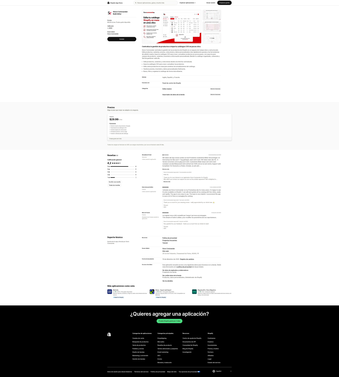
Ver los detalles (167, 281)
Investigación (187, 352)
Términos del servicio (141, 372)
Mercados (160, 342)
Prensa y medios (213, 349)
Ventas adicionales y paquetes (167, 349)
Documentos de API (189, 342)
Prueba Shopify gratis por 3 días (169, 321)
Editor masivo (167, 89)
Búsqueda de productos (140, 342)
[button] (127, 293)
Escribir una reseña (114, 182)
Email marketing (162, 352)
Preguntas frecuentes (169, 240)
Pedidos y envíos (138, 349)
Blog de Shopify (188, 349)
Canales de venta (138, 338)
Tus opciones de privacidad (188, 372)
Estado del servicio (214, 362)
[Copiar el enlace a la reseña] (152, 155)
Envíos (159, 359)
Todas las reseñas (114, 185)
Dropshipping (161, 338)
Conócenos (211, 338)
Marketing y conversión (140, 355)
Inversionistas (212, 345)
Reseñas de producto (164, 345)
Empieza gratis (224, 3)
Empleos (210, 342)
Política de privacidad (169, 238)
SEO (158, 355)
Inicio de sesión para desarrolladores (119, 372)
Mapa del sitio (172, 372)
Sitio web (165, 251)
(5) (111, 28)
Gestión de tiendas (138, 359)
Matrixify (115, 290)
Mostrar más (165, 169)
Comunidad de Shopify (190, 345)
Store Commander (112, 34)
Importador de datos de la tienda (173, 94)
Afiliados (211, 355)
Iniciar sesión (210, 3)
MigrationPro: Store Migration (207, 290)
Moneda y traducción (164, 362)
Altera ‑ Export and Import (163, 290)
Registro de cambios (187, 259)
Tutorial (165, 243)
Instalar (121, 39)
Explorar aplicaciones (187, 3)
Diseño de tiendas (138, 352)
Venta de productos (139, 345)
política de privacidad (184, 267)
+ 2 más (211, 38)
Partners (210, 352)
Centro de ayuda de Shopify (192, 338)
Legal (209, 359)
